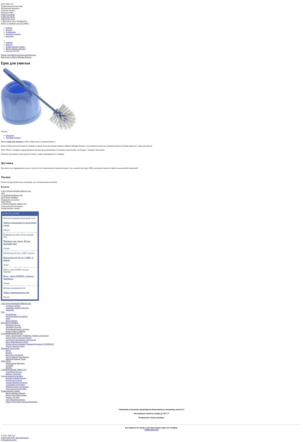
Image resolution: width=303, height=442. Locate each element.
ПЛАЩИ (9, 366)
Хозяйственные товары (10, 391)
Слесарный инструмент (15, 385)
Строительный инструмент (12, 376)
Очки (8, 319)
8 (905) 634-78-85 (8, 17)
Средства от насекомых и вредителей (21, 340)
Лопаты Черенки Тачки (15, 346)
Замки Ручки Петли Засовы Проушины (21, 402)
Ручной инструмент (14, 380)
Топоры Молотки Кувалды (16, 383)
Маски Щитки (11, 321)
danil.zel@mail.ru (22, 438)
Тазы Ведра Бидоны (14, 372)
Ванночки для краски (14, 355)
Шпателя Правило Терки (16, 359)
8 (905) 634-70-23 (8, 19)
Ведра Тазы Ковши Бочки (16, 395)
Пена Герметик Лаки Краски (17, 357)
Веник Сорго (6, 55)
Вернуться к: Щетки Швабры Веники (16, 57)
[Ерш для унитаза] (38, 129)
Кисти (8, 351)
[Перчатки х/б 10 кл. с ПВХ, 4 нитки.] (19, 253)
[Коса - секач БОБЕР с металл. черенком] (19, 272)
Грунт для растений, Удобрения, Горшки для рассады (27, 336)
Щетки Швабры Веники (15, 393)
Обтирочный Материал (15, 363)
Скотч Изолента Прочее (15, 400)
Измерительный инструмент (17, 387)
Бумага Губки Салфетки (15, 331)
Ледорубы (10, 310)
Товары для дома (12, 397)
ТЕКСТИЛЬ (6, 361)
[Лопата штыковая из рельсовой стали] (19, 218)
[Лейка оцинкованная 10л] (14, 288)
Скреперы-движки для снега (17, 308)
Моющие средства (13, 325)
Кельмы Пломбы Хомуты (16, 378)
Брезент (9, 368)
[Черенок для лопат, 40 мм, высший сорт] (19, 237)
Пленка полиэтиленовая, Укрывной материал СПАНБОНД (30, 344)
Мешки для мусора (13, 374)
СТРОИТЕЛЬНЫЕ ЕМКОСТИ (13, 370)
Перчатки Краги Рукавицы (17, 316)
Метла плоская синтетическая (24, 55)
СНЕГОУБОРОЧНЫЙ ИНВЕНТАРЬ (16, 304)
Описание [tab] (10, 135)
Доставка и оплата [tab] (13, 138)
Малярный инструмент (10, 348)
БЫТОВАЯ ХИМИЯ (9, 323)
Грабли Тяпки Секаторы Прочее (19, 338)
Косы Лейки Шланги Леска (17, 342)
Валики (9, 353)
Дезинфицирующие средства (17, 329)
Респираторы (11, 314)
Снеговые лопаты (13, 306)
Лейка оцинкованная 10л (16, 292)
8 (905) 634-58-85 (8, 15)
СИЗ (3, 312)
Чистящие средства (13, 327)
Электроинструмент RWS (16, 389)
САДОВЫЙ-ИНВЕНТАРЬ (12, 334)
